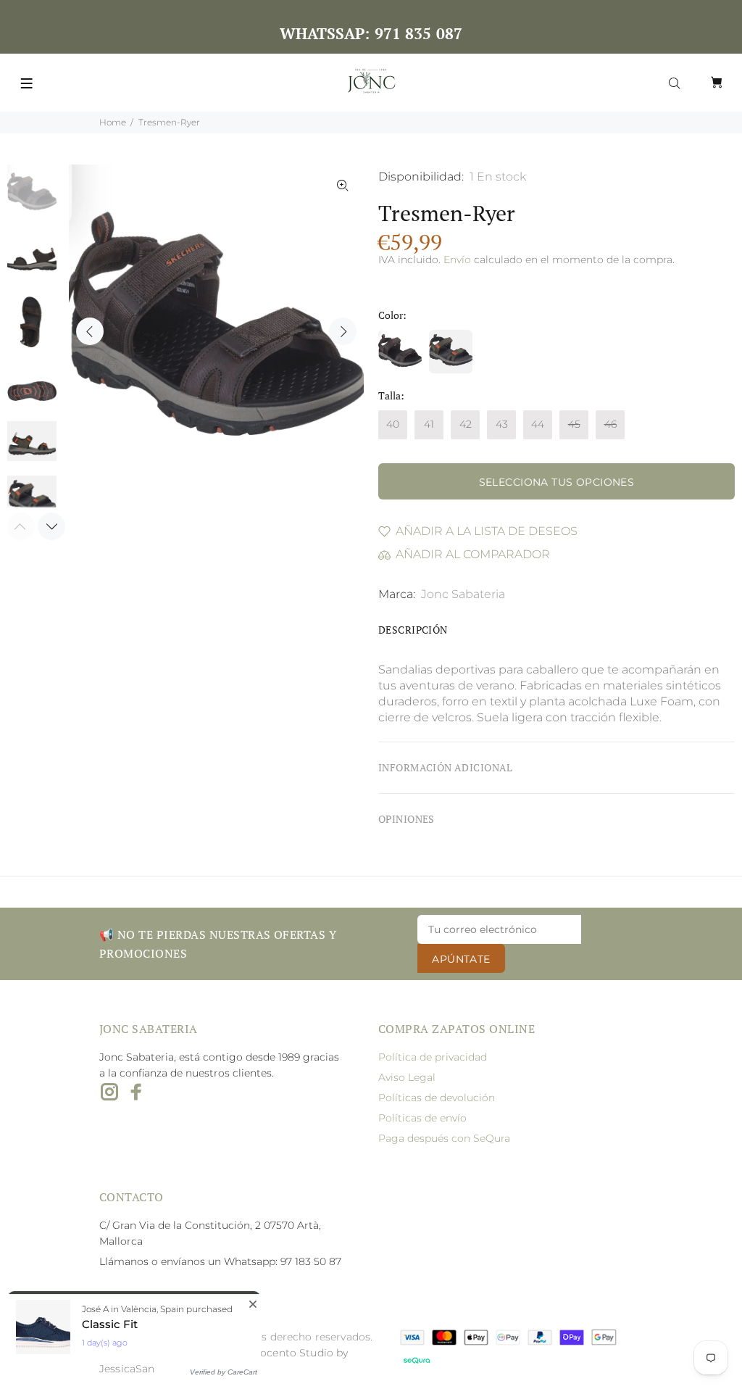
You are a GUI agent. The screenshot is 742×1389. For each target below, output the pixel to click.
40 (392, 424)
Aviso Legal (406, 1077)
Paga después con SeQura (444, 1138)
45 (574, 424)
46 (610, 424)
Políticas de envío (422, 1117)
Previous (90, 331)
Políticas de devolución (436, 1097)
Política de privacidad (432, 1056)
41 (429, 424)
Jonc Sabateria (463, 594)
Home (112, 122)
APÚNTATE (461, 959)
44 (537, 424)
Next (343, 331)
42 (465, 424)
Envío (457, 259)
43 (502, 424)
